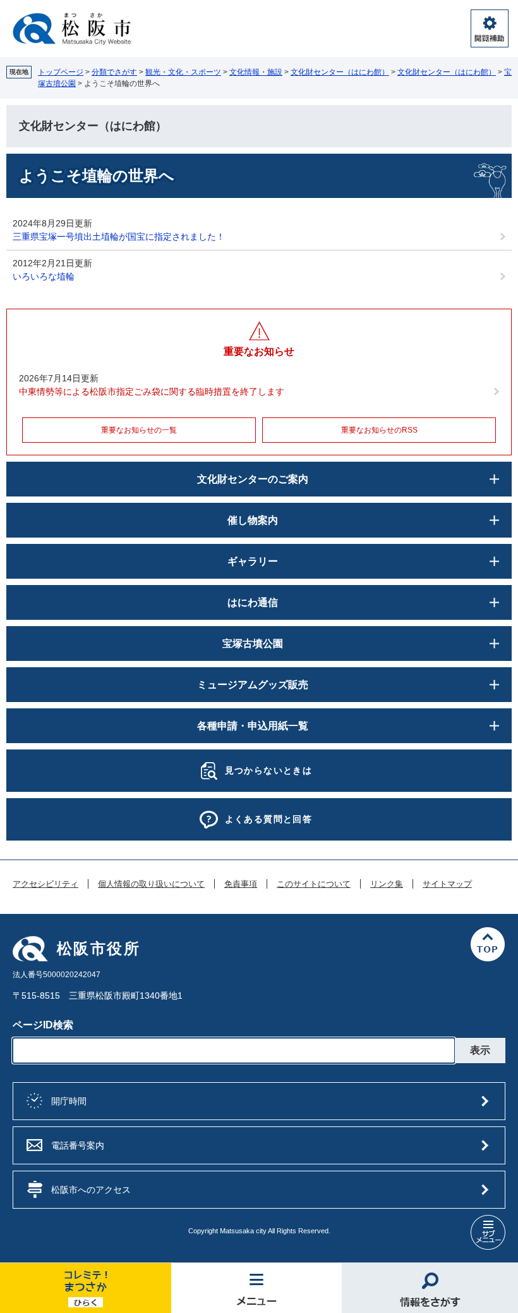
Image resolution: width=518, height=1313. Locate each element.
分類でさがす (114, 72)
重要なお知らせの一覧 (139, 430)
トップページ (60, 72)
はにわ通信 (252, 602)
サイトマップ (447, 884)
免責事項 (240, 884)
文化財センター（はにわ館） (340, 72)
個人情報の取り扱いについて (151, 884)
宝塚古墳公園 (252, 643)
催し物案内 (252, 520)
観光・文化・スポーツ (183, 72)
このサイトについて (314, 884)
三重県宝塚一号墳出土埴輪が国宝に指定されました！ (119, 236)
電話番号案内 (77, 1145)
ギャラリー (252, 561)
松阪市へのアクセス (91, 1190)
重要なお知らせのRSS (379, 430)
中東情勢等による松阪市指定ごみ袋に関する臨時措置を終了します (151, 391)
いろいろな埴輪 (44, 276)
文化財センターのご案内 (252, 479)
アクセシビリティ (45, 884)
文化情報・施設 (255, 72)
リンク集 (386, 884)
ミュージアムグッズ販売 (252, 684)
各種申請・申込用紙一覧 (252, 725)
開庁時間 (69, 1101)
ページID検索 (43, 1025)
